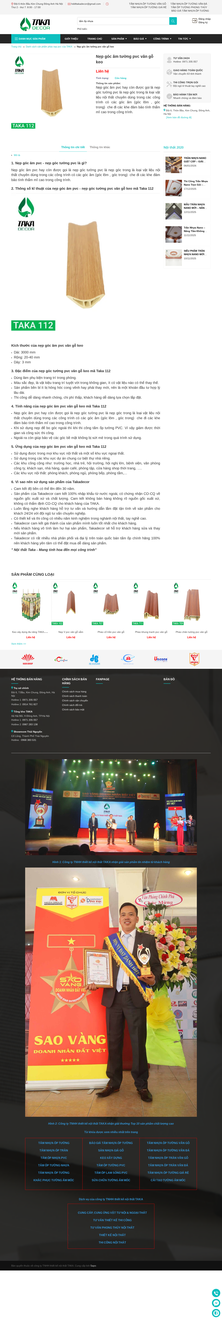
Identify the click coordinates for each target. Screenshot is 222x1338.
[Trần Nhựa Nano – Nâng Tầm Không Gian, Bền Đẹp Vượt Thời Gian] (173, 234)
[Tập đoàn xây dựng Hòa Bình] (94, 659)
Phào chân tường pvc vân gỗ (191, 632)
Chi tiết (30, 606)
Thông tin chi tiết (73, 147)
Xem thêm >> (18, 643)
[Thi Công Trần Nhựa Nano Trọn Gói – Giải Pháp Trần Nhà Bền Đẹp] (173, 188)
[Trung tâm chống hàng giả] (194, 659)
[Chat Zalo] (216, 1313)
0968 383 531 (28, 740)
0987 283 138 (30, 724)
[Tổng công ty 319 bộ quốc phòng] (127, 659)
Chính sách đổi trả (72, 705)
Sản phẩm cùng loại (32, 574)
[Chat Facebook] (216, 1303)
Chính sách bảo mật (73, 709)
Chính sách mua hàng (74, 691)
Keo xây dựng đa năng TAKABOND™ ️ (33, 632)
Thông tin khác (100, 147)
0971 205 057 (30, 699)
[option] (30, 611)
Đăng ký (203, 22)
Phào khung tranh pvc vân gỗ (151, 632)
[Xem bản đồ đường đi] (178, 117)
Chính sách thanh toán (74, 696)
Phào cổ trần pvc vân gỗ (111, 632)
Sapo (93, 1265)
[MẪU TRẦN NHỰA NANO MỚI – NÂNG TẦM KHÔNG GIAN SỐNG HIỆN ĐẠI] (173, 211)
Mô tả (17, 155)
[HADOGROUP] (28, 659)
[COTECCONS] (61, 659)
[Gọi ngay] (216, 1293)
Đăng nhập (205, 18)
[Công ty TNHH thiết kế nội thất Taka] (35, 24)
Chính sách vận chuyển (75, 700)
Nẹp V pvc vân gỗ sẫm (70, 632)
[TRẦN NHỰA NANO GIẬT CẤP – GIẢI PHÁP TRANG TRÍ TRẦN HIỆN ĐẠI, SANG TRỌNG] (173, 165)
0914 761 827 (30, 704)
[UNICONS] (161, 659)
